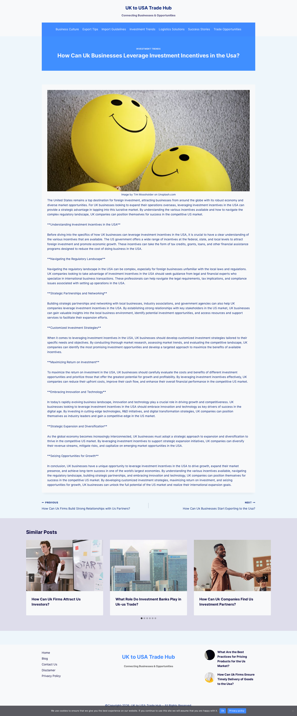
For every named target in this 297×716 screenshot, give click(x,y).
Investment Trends (142, 29)
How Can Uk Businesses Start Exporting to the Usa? (219, 505)
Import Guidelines (114, 29)
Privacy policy (236, 710)
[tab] (141, 618)
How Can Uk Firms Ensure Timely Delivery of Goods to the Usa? (236, 679)
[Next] (265, 578)
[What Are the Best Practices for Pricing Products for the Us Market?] (210, 655)
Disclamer (48, 670)
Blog (45, 658)
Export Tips (90, 29)
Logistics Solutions (172, 29)
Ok (222, 710)
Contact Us (49, 664)
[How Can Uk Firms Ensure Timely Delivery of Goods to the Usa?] (210, 677)
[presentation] (64, 565)
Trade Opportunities (227, 29)
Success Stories (199, 29)
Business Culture (67, 29)
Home (46, 652)
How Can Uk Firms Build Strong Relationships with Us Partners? (86, 505)
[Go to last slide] (31, 578)
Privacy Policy (51, 676)
